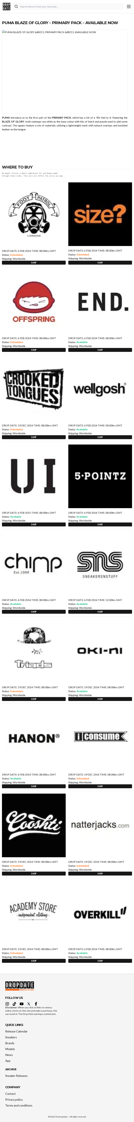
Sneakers (11, 1037)
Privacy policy (14, 1099)
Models (10, 1049)
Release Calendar (16, 1031)
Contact (10, 1093)
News (9, 1055)
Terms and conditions (18, 1105)
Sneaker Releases (16, 1075)
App (7, 1060)
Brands (9, 1043)
